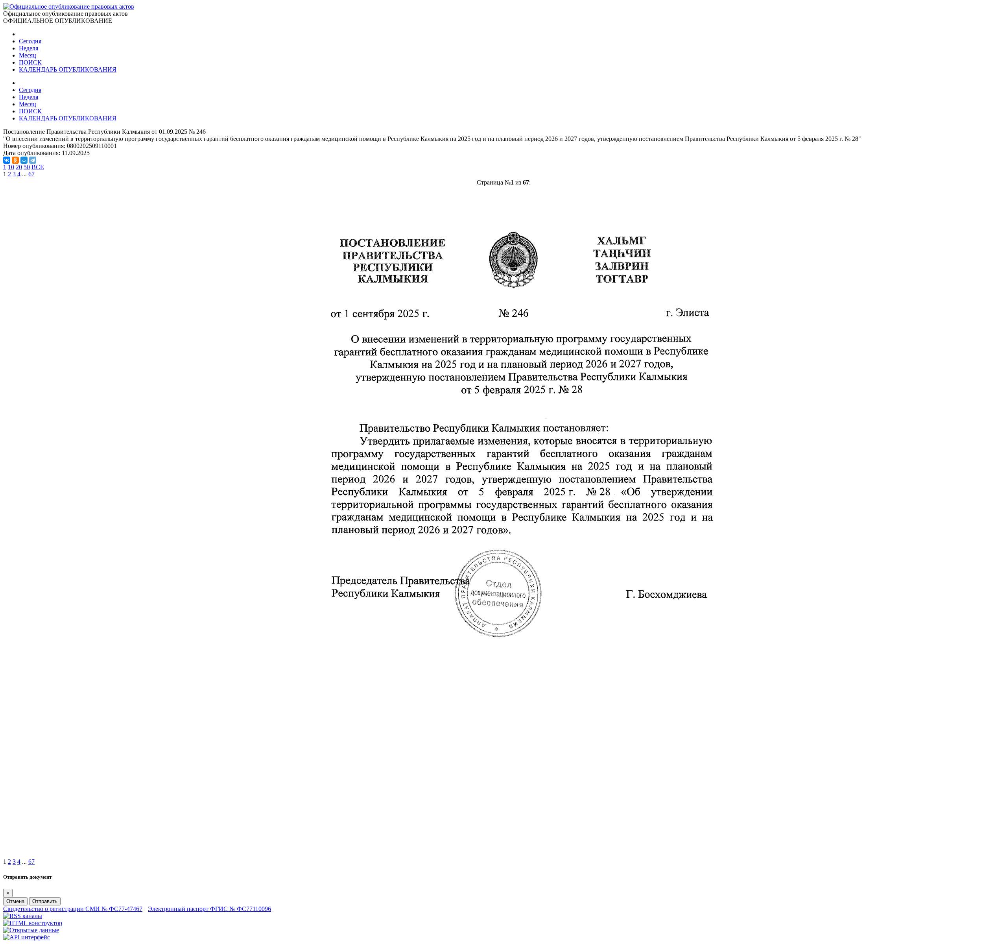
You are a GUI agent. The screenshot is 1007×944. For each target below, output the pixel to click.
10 (11, 167)
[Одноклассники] (15, 160)
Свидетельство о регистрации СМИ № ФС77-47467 (72, 908)
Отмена (15, 901)
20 (19, 167)
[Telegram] (32, 160)
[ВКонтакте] (6, 160)
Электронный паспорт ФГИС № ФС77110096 (209, 908)
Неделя (28, 48)
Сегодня (30, 41)
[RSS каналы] (22, 916)
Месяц (27, 55)
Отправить (44, 901)
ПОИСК (30, 62)
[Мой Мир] (24, 160)
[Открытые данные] (31, 930)
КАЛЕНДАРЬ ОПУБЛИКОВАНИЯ (67, 69)
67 (31, 174)
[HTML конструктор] (32, 923)
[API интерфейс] (26, 937)
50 (27, 167)
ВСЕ (37, 167)
